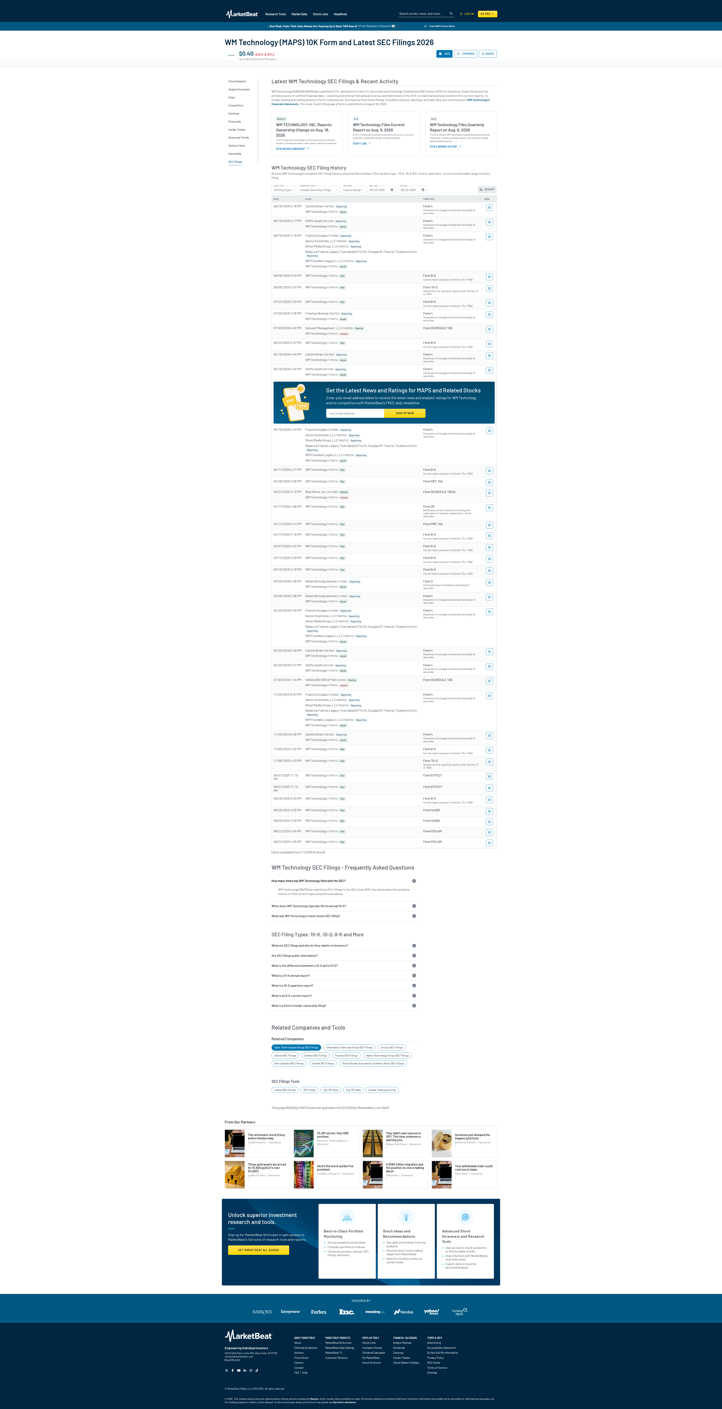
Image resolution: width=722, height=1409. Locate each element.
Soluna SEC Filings (285, 1055)
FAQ (296, 1372)
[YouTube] (239, 1370)
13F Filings (309, 1089)
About (297, 1342)
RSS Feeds (433, 1362)
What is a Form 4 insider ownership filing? (299, 1005)
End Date (403, 186)
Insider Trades (401, 1357)
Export (489, 189)
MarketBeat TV (333, 1352)
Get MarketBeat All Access (258, 1250)
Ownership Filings (307, 186)
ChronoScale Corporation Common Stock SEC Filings (373, 1063)
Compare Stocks (372, 1347)
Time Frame (347, 186)
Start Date (373, 186)
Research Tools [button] (275, 14)
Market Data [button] (299, 14)
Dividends (399, 1347)
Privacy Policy (435, 1357)
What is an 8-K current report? (292, 995)
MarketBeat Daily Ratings (339, 1347)
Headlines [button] (340, 14)
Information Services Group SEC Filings (350, 1047)
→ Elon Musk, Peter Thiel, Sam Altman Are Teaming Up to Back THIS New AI (311, 26)
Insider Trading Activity (382, 1089)
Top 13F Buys (330, 1089)
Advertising (434, 1342)
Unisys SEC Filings (392, 1047)
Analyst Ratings (402, 1342)
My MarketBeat (370, 1357)
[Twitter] (227, 1370)
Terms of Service (437, 1367)
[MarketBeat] (242, 14)
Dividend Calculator (373, 1352)
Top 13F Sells (353, 1089)
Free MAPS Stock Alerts (442, 26)
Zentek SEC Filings (323, 1063)
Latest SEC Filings (285, 1089)
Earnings (398, 1352)
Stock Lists (369, 1342)
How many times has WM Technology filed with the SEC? (309, 881)
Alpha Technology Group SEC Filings (387, 1055)
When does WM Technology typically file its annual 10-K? (309, 906)
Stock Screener (371, 1362)
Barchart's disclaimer (344, 1402)
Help (305, 1372)
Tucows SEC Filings (346, 1055)
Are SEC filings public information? (295, 955)
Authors (299, 1352)
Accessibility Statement (441, 1347)
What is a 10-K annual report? (291, 975)
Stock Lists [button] (320, 14)
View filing (360, 143)
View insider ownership (290, 148)
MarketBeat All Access (338, 1342)
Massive (314, 1398)
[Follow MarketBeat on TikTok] (257, 1370)
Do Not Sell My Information (442, 1352)
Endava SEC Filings (315, 1055)
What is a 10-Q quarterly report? (292, 985)
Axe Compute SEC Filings (289, 1063)
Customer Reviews (336, 1357)
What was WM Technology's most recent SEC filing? (306, 916)
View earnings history (443, 146)
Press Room (301, 1357)
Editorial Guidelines (305, 1347)
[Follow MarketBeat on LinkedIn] (245, 1370)
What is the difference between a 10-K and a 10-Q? (305, 965)
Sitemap (432, 1372)
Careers (298, 1362)
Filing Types (279, 186)
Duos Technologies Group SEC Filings (296, 1047)
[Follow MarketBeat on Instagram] (251, 1370)
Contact (299, 1367)
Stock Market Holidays (406, 1362)
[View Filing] (489, 207)
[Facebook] (233, 1370)
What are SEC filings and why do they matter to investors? (310, 945)
